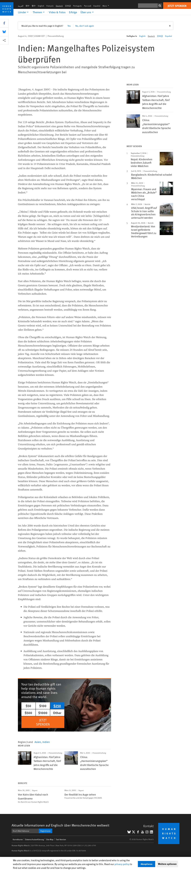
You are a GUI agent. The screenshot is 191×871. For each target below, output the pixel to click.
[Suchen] (160, 5)
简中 (28, 5)
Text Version (61, 839)
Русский (87, 5)
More (106, 5)
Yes (69, 25)
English (41, 5)
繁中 (34, 5)
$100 (42, 705)
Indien (46, 742)
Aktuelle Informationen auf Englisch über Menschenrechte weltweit (60, 825)
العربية (20, 5)
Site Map (49, 839)
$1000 (42, 712)
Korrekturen (18, 839)
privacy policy (122, 864)
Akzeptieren (146, 864)
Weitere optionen (167, 864)
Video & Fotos (57, 12)
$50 (28, 705)
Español (96, 5)
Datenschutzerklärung (34, 839)
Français (50, 5)
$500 (28, 712)
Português (77, 5)
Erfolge (73, 12)
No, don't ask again (84, 25)
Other (57, 712)
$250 (57, 705)
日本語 (68, 5)
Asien (38, 742)
